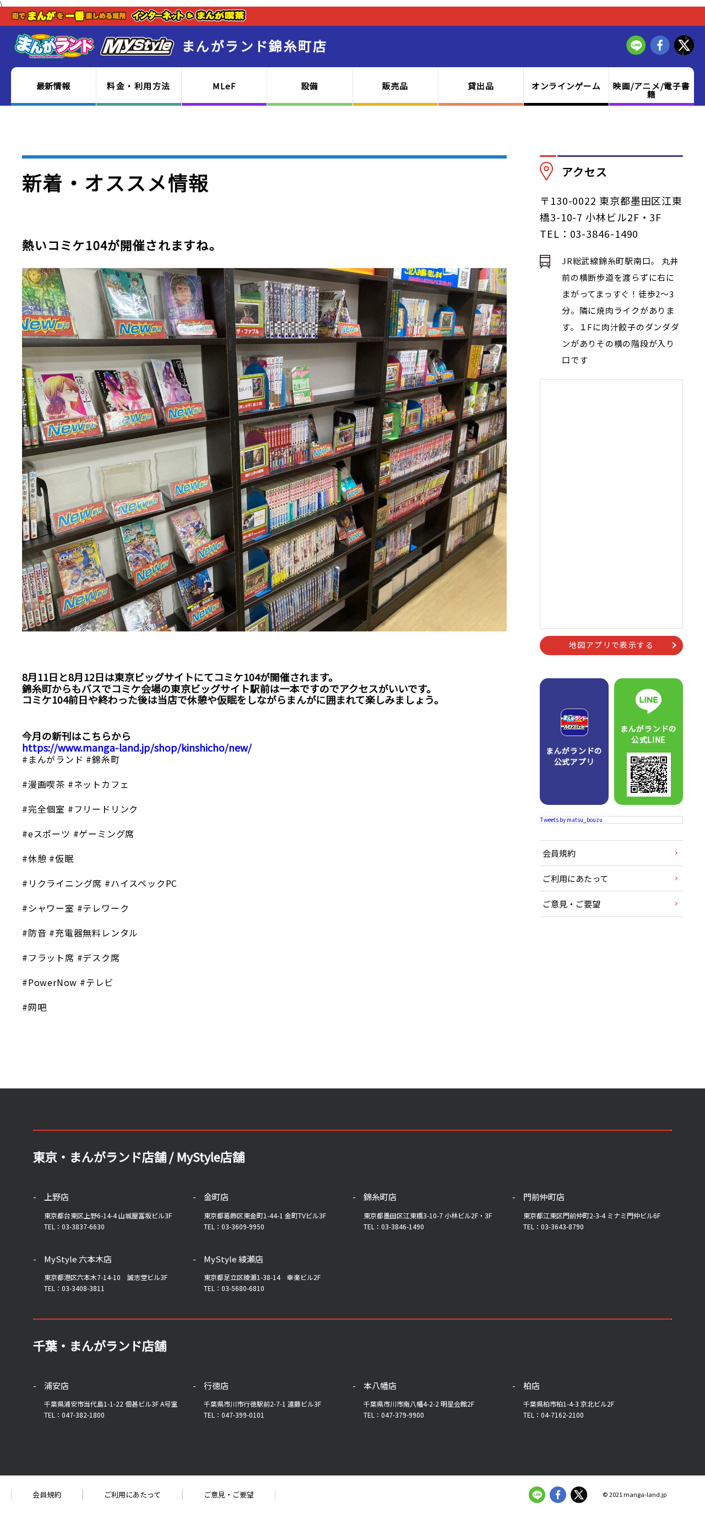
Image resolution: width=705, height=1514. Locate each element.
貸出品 (481, 85)
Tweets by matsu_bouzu (571, 819)
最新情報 (53, 85)
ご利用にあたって (575, 878)
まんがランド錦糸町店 (254, 45)
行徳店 (216, 1385)
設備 (310, 85)
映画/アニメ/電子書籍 (651, 90)
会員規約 (559, 853)
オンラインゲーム (566, 85)
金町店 (216, 1196)
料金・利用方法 (139, 85)
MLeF (224, 85)
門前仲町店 (544, 1196)
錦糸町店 (380, 1196)
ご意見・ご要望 (571, 904)
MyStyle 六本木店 (78, 1259)
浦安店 (56, 1385)
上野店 (56, 1196)
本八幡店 (380, 1385)
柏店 (531, 1385)
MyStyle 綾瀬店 (233, 1259)
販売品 (395, 85)
